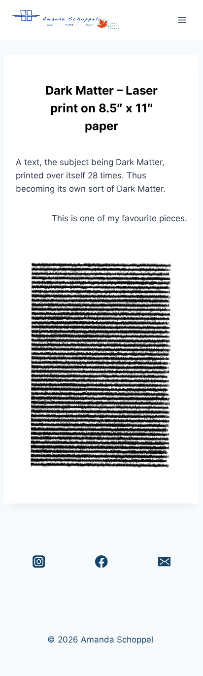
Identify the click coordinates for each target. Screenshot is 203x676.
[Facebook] (101, 561)
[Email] (164, 561)
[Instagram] (38, 561)
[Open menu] (181, 20)
